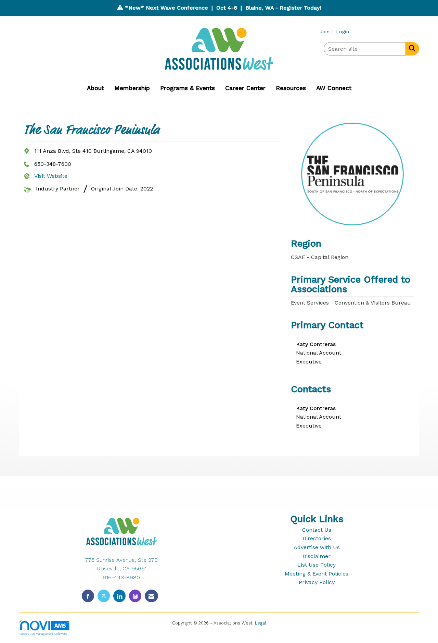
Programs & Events (187, 88)
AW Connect (333, 88)
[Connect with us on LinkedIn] (119, 596)
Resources (291, 88)
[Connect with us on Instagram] (135, 596)
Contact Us (316, 530)
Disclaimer (316, 556)
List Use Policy (316, 564)
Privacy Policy (317, 582)
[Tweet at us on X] (104, 596)
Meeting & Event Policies (316, 573)
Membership (132, 88)
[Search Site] (411, 48)
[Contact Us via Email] (151, 596)
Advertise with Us (317, 547)
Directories (316, 538)
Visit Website (50, 176)
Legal (260, 623)
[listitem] (327, 31)
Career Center (245, 88)
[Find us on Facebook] (88, 596)
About (95, 88)
